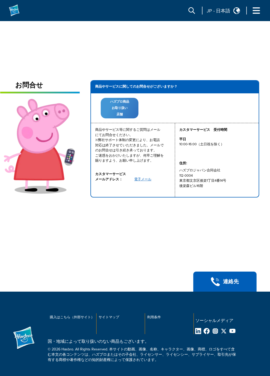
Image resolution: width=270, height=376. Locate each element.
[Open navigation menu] (256, 10)
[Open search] (192, 11)
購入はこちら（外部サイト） (72, 317)
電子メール (142, 179)
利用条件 (154, 317)
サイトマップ (109, 317)
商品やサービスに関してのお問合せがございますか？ (136, 86)
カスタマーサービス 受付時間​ (203, 130)
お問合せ (29, 85)
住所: (183, 163)
